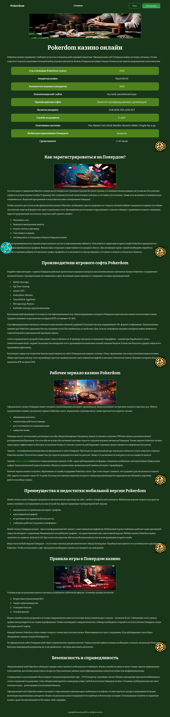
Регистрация (151, 6)
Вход (135, 6)
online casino (22, 461)
